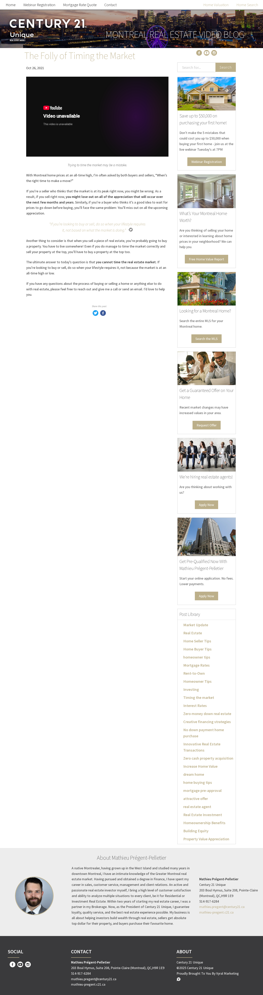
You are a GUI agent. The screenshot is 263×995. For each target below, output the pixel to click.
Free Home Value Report (206, 259)
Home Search (247, 4)
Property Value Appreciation (206, 838)
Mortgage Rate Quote (80, 4)
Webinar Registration (39, 4)
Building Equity (196, 830)
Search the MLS (206, 338)
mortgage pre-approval (202, 790)
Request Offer (207, 425)
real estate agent (197, 806)
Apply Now (206, 504)
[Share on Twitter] (95, 314)
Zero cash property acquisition (208, 758)
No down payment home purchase (203, 732)
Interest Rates (195, 705)
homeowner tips (196, 657)
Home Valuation (216, 4)
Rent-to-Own (194, 673)
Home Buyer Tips (197, 649)
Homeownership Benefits (204, 822)
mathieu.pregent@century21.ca (222, 906)
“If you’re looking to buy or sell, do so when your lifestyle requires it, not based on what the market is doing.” (97, 227)
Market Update (195, 624)
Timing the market (198, 697)
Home (11, 4)
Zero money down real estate (207, 713)
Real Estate (192, 632)
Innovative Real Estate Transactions (201, 747)
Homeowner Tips (197, 681)
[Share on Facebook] (103, 314)
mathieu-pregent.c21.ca (216, 912)
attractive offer (195, 798)
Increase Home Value (200, 766)
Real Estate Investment (202, 814)
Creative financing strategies (207, 721)
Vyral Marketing (227, 973)
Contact (110, 4)
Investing (191, 689)
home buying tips (197, 782)
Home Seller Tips (197, 641)
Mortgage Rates (196, 665)
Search (225, 67)
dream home (193, 774)
